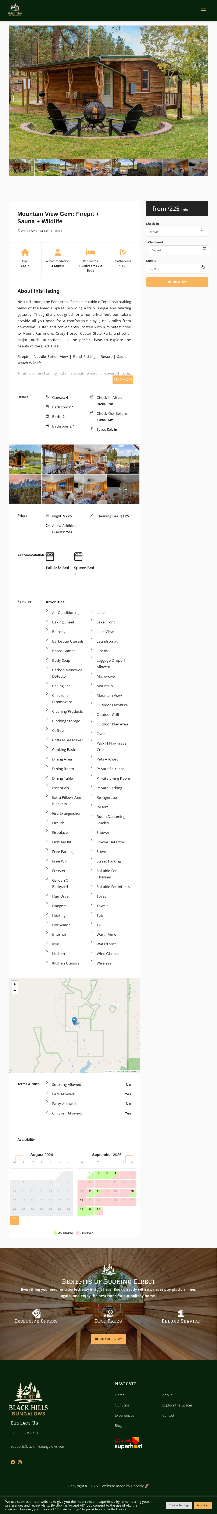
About (167, 1395)
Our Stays (122, 1405)
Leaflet (110, 1071)
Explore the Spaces (177, 1405)
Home (119, 1395)
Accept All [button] (202, 1505)
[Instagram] (20, 1462)
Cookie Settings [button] (179, 1505)
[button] (74, 1021)
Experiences (124, 1415)
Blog (118, 1425)
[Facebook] (13, 1462)
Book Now (177, 282)
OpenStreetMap (122, 1071)
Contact (168, 1415)
